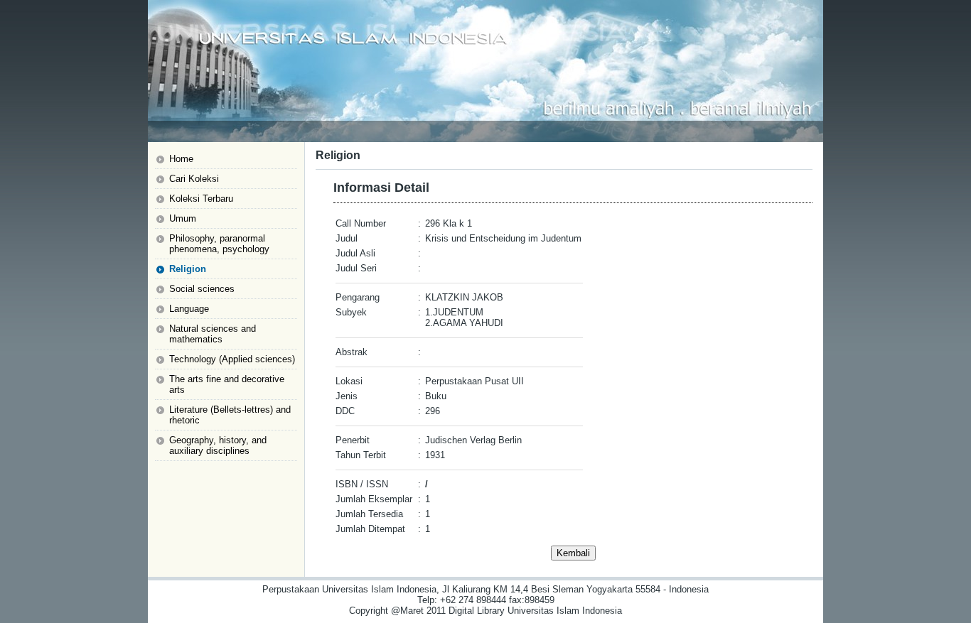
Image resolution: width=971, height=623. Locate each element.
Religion (187, 269)
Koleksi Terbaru (201, 198)
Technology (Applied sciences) (232, 359)
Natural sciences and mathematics (212, 334)
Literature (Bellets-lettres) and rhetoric (230, 415)
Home (181, 158)
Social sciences (202, 288)
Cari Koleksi (194, 178)
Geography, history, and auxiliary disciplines (218, 445)
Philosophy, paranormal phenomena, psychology (219, 243)
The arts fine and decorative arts (226, 384)
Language (189, 308)
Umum (182, 218)
